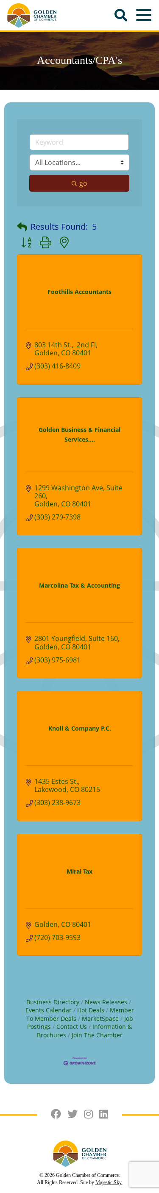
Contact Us (71, 1027)
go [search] (83, 183)
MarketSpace (100, 1018)
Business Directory (52, 1002)
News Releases (106, 1002)
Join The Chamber (97, 1035)
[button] (22, 226)
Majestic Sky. (109, 1182)
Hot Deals (90, 1010)
